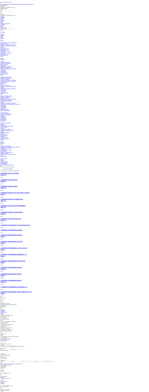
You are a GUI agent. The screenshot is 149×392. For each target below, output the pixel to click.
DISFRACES (3, 136)
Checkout (2, 382)
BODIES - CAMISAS (4, 97)
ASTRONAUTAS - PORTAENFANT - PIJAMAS (10, 104)
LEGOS (2, 124)
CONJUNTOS (3, 54)
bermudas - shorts (3, 73)
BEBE (1, 143)
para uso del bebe (3, 156)
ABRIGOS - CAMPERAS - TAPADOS (8, 45)
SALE (1, 4)
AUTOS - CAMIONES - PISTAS (6, 126)
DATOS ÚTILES (17, 4)
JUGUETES (2, 120)
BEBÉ (1, 37)
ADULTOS (2, 142)
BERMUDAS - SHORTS (5, 50)
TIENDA (5, 4)
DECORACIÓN (3, 119)
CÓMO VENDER (10, 4)
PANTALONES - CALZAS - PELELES (8, 80)
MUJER (2, 34)
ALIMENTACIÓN (4, 112)
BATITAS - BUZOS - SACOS (6, 95)
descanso (2, 159)
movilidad (2, 160)
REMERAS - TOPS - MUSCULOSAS (7, 44)
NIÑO (1, 36)
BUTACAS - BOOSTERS (5, 113)
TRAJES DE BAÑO (4, 55)
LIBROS (2, 139)
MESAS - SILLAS (4, 134)
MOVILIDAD (3, 116)
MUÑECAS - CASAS (4, 138)
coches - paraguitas (3, 161)
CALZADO (2, 52)
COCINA (2, 128)
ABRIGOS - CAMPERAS (5, 62)
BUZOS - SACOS (3, 43)
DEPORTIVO (3, 47)
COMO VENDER (3, 162)
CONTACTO (31, 4)
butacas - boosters (3, 158)
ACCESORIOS (3, 49)
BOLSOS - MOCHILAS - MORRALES (8, 68)
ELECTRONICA (3, 127)
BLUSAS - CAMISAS (4, 48)
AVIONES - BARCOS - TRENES (7, 130)
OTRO (1, 56)
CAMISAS (2, 61)
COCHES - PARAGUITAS (5, 114)
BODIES (2, 87)
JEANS (1, 46)
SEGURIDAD (3, 118)
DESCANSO (3, 117)
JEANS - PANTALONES (5, 63)
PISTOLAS (2, 133)
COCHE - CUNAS (4, 137)
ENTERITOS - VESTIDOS (5, 53)
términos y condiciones (7, 364)
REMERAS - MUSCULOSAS (6, 66)
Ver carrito (2, 377)
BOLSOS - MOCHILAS (5, 85)
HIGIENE (2, 115)
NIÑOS (1, 141)
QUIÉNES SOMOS (25, 4)
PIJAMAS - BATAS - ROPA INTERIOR (8, 86)
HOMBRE (2, 35)
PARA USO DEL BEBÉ (5, 110)
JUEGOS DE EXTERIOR (5, 129)
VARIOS (2, 131)
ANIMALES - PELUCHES (5, 123)
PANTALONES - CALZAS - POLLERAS (8, 42)
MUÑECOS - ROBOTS (5, 132)
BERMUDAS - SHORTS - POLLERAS (8, 88)
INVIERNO (2, 32)
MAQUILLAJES (3, 135)
